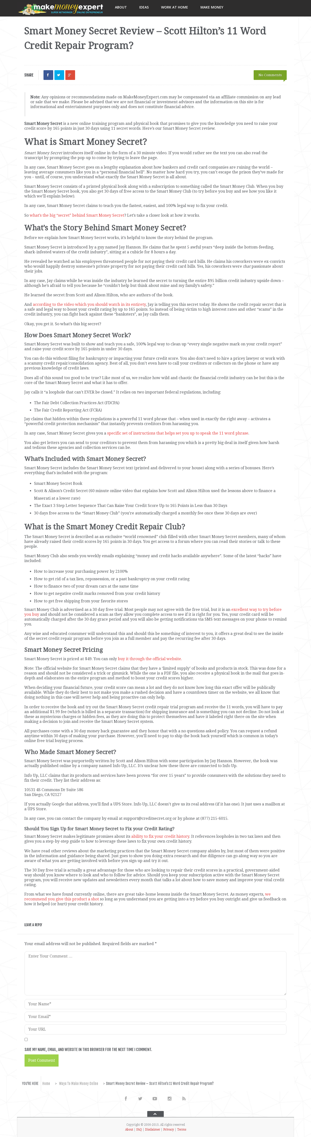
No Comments (270, 75)
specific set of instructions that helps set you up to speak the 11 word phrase (177, 433)
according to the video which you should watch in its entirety (89, 304)
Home (46, 1083)
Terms (181, 1129)
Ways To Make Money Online (78, 1083)
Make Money (211, 7)
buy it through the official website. (150, 659)
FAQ (139, 1129)
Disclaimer (152, 1129)
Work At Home (174, 7)
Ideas (144, 7)
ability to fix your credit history (160, 836)
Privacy (168, 1129)
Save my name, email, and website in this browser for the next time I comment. (88, 1049)
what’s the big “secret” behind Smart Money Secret (77, 215)
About (121, 7)
